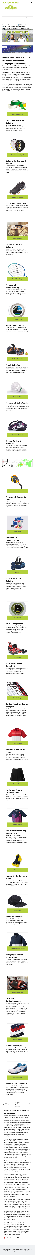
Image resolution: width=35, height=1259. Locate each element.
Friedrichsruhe (12, 81)
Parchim (18, 81)
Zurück (26, 18)
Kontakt (29, 1251)
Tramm (14, 79)
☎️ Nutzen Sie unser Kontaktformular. (14, 1238)
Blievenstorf (23, 79)
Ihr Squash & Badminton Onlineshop (17, 1104)
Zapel (18, 79)
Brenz (6, 81)
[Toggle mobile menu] (32, 2)
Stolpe (29, 79)
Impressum (16, 1251)
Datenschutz (23, 1251)
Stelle (3, 67)
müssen (9, 1171)
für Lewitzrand (29, 1104)
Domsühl (9, 79)
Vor (30, 18)
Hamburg (22, 1125)
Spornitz (4, 79)
